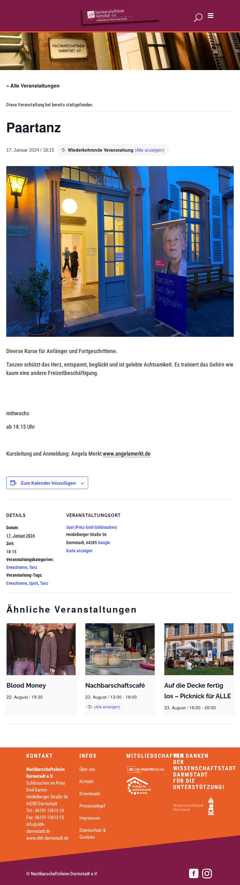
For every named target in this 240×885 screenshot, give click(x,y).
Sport (33, 583)
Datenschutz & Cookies (92, 833)
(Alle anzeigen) (149, 150)
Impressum (89, 818)
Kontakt (86, 781)
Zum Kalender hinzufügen (48, 483)
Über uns (87, 769)
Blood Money (26, 685)
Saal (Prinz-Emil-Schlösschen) (92, 527)
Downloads (89, 793)
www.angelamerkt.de (127, 453)
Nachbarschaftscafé (115, 685)
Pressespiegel (92, 806)
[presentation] (41, 649)
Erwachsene (16, 567)
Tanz (33, 567)
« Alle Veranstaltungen (33, 85)
